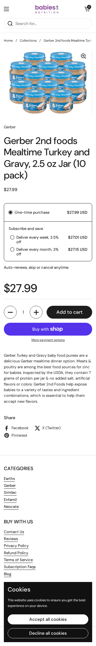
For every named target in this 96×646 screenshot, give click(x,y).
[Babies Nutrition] (46, 9)
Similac (10, 492)
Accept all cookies (48, 619)
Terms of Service (18, 559)
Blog (7, 574)
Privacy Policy (16, 545)
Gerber (10, 485)
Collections (28, 40)
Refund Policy (16, 552)
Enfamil (10, 499)
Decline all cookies (48, 633)
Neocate (11, 506)
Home (8, 40)
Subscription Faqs (20, 566)
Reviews (11, 538)
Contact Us (14, 531)
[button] (87, 9)
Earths (9, 478)
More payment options (48, 340)
